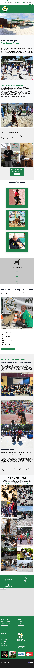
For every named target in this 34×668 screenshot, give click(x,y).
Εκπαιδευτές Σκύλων (4, 641)
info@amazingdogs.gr (8, 586)
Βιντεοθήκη (19, 623)
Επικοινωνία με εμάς (4, 645)
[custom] (29, 4)
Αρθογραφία (3, 643)
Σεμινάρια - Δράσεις (21, 629)
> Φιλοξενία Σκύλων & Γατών (5, 623)
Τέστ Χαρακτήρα (20, 627)
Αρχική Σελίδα (3, 635)
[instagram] (32, 4)
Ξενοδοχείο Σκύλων (21, 625)
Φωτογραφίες (20, 621)
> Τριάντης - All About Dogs (5, 621)
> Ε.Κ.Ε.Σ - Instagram (4, 629)
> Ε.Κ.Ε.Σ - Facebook (4, 627)
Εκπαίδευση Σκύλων (4, 639)
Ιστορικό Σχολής (3, 637)
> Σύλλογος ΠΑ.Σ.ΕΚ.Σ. (4, 625)
